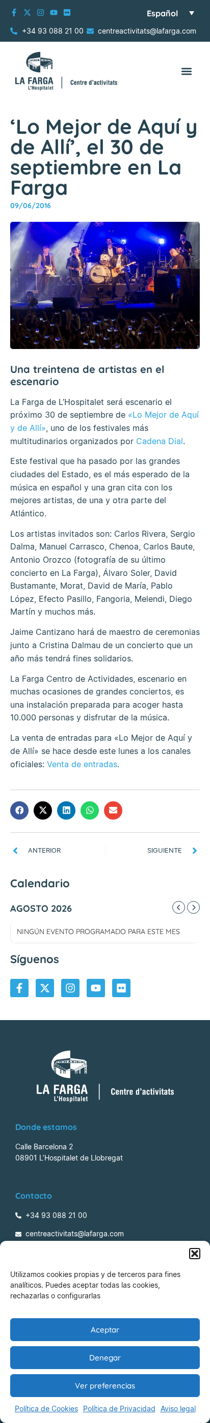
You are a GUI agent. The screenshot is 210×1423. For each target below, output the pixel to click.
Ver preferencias (105, 1385)
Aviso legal (178, 1408)
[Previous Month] (178, 907)
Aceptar (105, 1329)
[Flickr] (67, 12)
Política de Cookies (46, 1408)
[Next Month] (193, 907)
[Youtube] (54, 12)
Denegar (105, 1357)
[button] (195, 1253)
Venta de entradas (82, 764)
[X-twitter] (27, 12)
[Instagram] (40, 12)
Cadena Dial (159, 441)
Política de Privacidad (119, 1408)
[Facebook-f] (14, 12)
